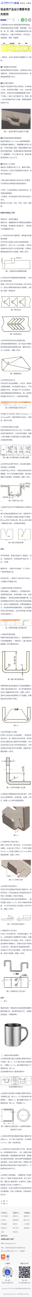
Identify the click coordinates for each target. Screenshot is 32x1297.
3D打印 (3, 1220)
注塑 (2, 1232)
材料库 (15, 1224)
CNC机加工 (4, 1216)
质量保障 (15, 1220)
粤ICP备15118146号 (22, 1294)
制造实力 (15, 1216)
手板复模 (4, 1224)
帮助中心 (15, 1232)
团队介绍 (26, 1220)
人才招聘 (26, 1224)
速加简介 (26, 1216)
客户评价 (15, 1228)
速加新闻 (26, 1228)
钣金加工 (5, 34)
